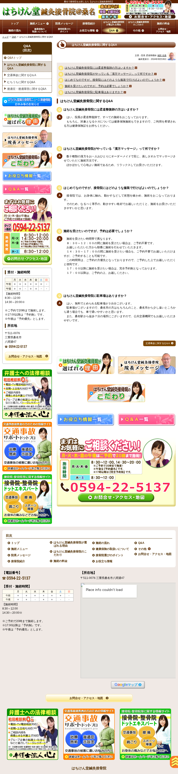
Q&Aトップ (14, 57)
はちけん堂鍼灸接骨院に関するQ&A (26, 66)
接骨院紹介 (18, 561)
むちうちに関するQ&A (21, 82)
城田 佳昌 (161, 55)
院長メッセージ (21, 555)
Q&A (14, 37)
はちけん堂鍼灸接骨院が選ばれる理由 (70, 544)
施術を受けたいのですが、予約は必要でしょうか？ (97, 86)
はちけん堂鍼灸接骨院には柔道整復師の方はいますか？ (99, 67)
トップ (15, 23)
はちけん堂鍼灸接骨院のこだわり (70, 553)
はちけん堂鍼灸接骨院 (89, 768)
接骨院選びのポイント (110, 555)
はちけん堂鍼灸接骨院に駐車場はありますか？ (94, 92)
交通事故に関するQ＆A (158, 343)
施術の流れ (103, 543)
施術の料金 (60, 561)
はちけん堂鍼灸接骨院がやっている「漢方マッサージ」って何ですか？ (109, 73)
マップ (125, 684)
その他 (142, 549)
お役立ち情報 (104, 561)
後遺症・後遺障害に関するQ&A (26, 88)
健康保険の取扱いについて (112, 549)
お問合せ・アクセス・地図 (25, 356)
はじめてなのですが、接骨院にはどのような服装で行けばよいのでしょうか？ (113, 79)
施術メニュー (19, 549)
